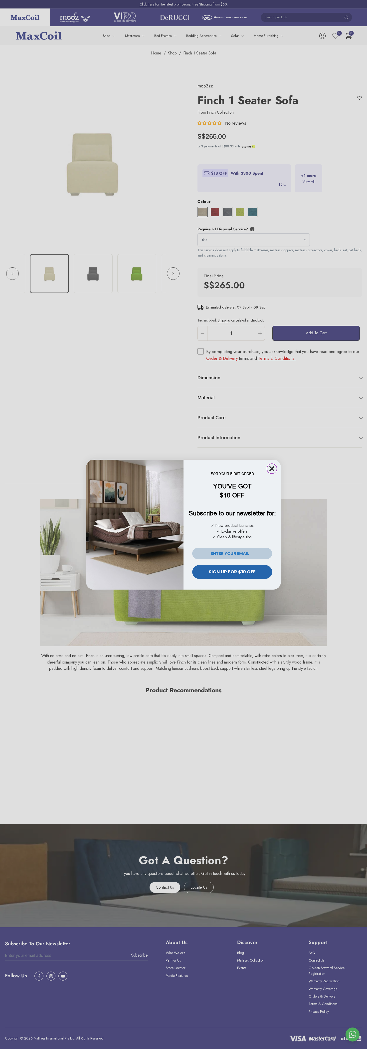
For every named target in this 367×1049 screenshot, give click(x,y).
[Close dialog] (272, 469)
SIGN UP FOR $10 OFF (232, 572)
